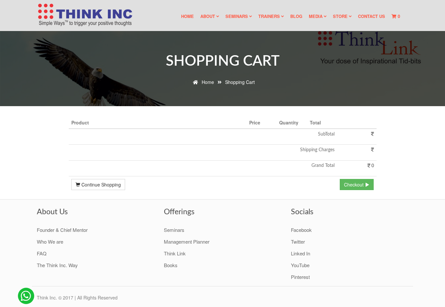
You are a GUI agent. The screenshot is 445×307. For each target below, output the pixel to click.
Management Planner (186, 241)
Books (171, 265)
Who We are (50, 241)
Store (341, 16)
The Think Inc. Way (57, 265)
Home (187, 16)
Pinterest (300, 276)
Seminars (237, 16)
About (208, 16)
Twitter (298, 241)
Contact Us (371, 16)
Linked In (300, 253)
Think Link (175, 253)
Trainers (269, 16)
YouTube (300, 265)
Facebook (301, 229)
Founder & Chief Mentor (62, 229)
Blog (296, 16)
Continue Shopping (100, 184)
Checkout (354, 184)
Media (316, 16)
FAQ (42, 253)
